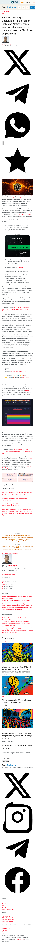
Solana (4, 584)
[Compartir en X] (17, 77)
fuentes (27, 390)
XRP (3, 588)
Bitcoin (7, 11)
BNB (3, 586)
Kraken (19, 214)
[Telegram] (17, 863)
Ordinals (29, 458)
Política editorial (6, 916)
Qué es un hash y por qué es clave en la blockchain (15, 621)
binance (4, 553)
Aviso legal (4, 934)
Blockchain (4, 904)
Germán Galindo (6, 44)
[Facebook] (17, 895)
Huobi (29, 214)
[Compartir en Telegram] (17, 109)
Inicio (3, 11)
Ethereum (4, 583)
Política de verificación (7, 918)
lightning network (13, 553)
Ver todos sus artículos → (8, 574)
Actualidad (4, 902)
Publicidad (4, 930)
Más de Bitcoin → (6, 641)
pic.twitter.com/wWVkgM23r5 (18, 371)
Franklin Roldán (20, 939)
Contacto (4, 932)
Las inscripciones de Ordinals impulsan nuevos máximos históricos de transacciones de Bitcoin (17, 451)
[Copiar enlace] (3, 143)
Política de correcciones (8, 919)
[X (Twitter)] (17, 800)
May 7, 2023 (25, 377)
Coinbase (24, 214)
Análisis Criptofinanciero (8, 909)
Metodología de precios (8, 921)
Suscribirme (6, 761)
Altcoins (4, 907)
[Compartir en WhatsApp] (17, 140)
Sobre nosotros (6, 928)
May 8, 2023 (21, 267)
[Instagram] (17, 832)
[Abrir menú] (19, 7)
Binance (28, 196)
